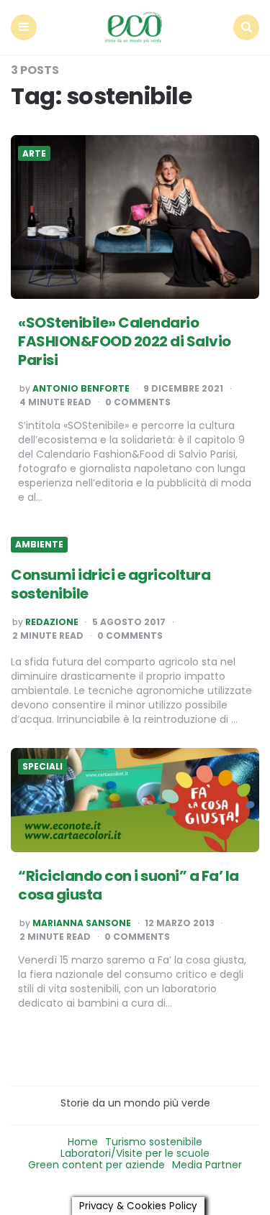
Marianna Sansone (81, 923)
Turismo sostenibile (153, 1142)
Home (83, 1142)
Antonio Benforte (81, 389)
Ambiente (39, 545)
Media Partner (207, 1165)
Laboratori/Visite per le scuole (135, 1153)
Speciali (42, 767)
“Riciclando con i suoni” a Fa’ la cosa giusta (128, 885)
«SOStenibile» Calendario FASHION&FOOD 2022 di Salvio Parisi (124, 341)
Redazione (51, 622)
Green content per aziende (96, 1165)
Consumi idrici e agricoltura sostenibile (110, 584)
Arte (34, 154)
